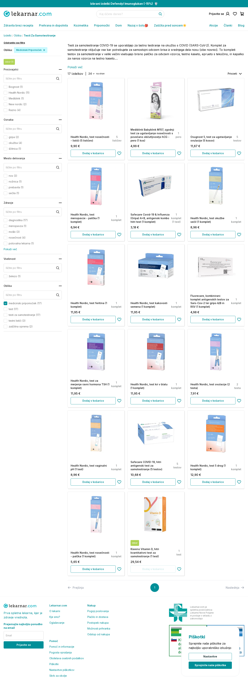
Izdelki (7, 35)
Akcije (213, 25)
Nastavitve (210, 656)
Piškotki (54, 664)
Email (9, 635)
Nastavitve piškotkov (61, 669)
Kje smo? (54, 616)
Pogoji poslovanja (98, 611)
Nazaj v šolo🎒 (138, 25)
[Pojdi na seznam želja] (235, 14)
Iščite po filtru (14, 78)
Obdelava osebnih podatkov (66, 658)
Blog (241, 25)
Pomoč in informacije (61, 646)
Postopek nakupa (98, 622)
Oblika (17, 35)
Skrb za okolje (58, 675)
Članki (228, 25)
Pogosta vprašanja (60, 652)
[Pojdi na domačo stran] (27, 14)
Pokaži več (10, 249)
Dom (118, 25)
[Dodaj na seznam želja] (119, 153)
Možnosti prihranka (98, 628)
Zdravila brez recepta (18, 25)
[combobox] (91, 73)
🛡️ (124, 3)
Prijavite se (24, 644)
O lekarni (54, 611)
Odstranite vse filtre (14, 42)
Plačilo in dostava (97, 616)
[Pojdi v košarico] (242, 14)
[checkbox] (5, 87)
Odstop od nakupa (98, 634)
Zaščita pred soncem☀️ (170, 25)
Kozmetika (81, 25)
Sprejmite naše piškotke (210, 665)
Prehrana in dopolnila (53, 25)
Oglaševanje (56, 622)
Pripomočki (102, 25)
